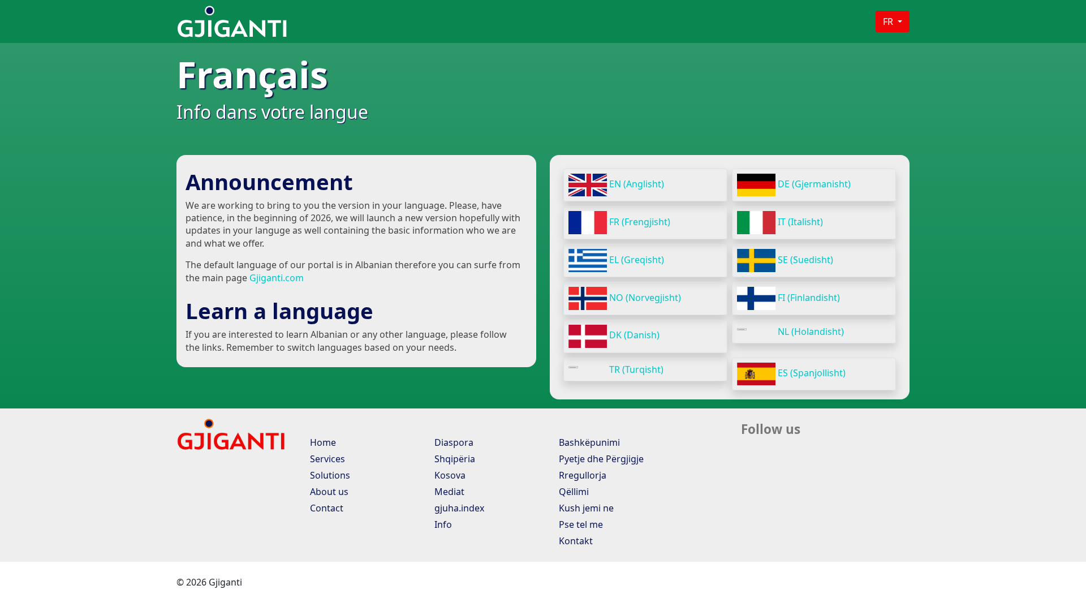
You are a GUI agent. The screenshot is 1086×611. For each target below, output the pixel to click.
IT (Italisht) (799, 222)
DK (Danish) (633, 335)
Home (322, 442)
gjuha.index (458, 508)
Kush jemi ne (585, 508)
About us (328, 491)
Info (442, 524)
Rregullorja (581, 475)
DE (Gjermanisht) (813, 184)
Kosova (449, 475)
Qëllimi (573, 491)
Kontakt (575, 541)
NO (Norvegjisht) (644, 297)
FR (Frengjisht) (638, 222)
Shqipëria (453, 459)
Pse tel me (580, 524)
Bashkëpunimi (588, 442)
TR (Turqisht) (635, 369)
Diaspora (452, 442)
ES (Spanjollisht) (810, 373)
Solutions (329, 475)
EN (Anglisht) (635, 184)
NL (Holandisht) (809, 331)
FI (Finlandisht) (807, 297)
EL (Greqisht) (635, 259)
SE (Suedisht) (804, 259)
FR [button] (889, 21)
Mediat (448, 491)
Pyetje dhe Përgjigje (600, 459)
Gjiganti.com (276, 278)
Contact (325, 508)
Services (326, 459)
